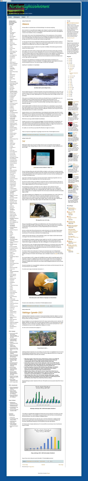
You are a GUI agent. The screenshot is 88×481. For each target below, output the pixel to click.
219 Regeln (75, 143)
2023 (69, 63)
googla (56, 253)
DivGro (69, 216)
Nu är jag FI (75, 122)
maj (70, 82)
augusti (70, 77)
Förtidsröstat (70, 213)
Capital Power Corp (71, 222)
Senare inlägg (25, 464)
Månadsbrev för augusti (72, 242)
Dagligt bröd (75, 153)
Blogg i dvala (75, 112)
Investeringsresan (17, 17)
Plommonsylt (70, 250)
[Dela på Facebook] (51, 134)
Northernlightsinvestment (29, 7)
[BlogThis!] (49, 134)
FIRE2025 (70, 241)
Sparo (69, 249)
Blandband (75, 184)
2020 (69, 94)
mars (70, 85)
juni (70, 80)
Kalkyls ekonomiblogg (72, 225)
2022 (69, 91)
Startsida (10, 17)
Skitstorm (25, 24)
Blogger (48, 473)
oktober (70, 68)
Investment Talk (71, 221)
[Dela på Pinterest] (52, 134)
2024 (69, 61)
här (60, 323)
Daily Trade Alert (71, 229)
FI (27, 17)
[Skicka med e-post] (47, 134)
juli (70, 79)
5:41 (23, 141)
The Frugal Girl (71, 236)
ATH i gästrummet (75, 164)
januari (70, 89)
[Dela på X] (50, 134)
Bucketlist (23, 17)
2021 (69, 92)
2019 (69, 95)
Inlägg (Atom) (31, 466)
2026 (69, 58)
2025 (69, 60)
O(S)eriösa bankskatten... (72, 226)
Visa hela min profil (70, 37)
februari (71, 87)
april (70, 84)
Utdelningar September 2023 (32, 312)
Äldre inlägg (61, 464)
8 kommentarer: (42, 461)
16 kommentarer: (43, 134)
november (71, 66)
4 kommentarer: (42, 305)
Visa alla (78, 253)
